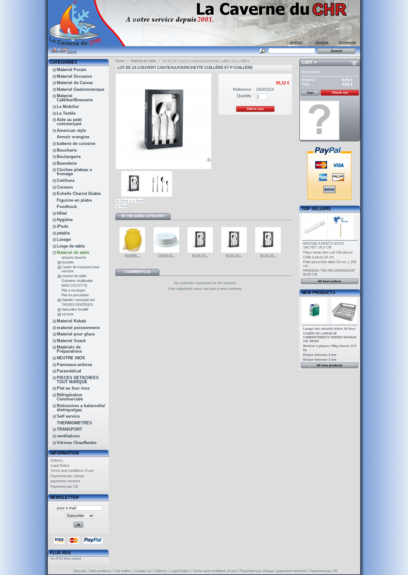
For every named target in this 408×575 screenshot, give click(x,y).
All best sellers (329, 281)
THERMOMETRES (74, 422)
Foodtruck (67, 206)
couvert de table (74, 276)
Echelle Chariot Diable (79, 193)
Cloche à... (166, 255)
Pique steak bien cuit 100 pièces (328, 252)
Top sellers (316, 208)
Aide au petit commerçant (69, 121)
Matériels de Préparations (69, 349)
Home (120, 61)
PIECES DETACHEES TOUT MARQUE (78, 379)
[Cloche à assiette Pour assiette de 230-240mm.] (166, 251)
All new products (330, 365)
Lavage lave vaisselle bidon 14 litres (329, 328)
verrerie (68, 314)
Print (123, 206)
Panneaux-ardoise (74, 364)
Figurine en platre (74, 200)
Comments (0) (137, 272)
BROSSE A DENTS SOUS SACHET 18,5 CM (323, 245)
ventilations (68, 436)
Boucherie (67, 150)
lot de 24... (200, 255)
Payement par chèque (67, 476)
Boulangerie (69, 156)
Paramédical (69, 371)
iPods (62, 226)
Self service (68, 416)
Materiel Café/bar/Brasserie (75, 97)
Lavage (64, 239)
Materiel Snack (71, 340)
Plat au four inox (73, 388)
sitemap (322, 42)
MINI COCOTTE (74, 285)
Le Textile (66, 113)
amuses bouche (74, 257)
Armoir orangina (73, 136)
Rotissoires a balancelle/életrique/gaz (81, 407)
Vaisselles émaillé (75, 309)
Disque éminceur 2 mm (319, 354)
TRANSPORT (69, 429)
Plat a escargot (73, 290)
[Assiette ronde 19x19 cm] (132, 251)
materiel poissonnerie (78, 327)
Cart (307, 62)
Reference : (243, 89)
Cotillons (66, 180)
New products (318, 292)
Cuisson (65, 187)
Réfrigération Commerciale (70, 396)
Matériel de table (73, 252)
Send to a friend (132, 200)
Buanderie (67, 163)
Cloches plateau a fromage (74, 171)
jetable (63, 233)
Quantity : (245, 96)
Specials (79, 571)
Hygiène (65, 219)
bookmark (347, 42)
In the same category (142, 216)
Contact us (143, 571)
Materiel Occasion (74, 76)
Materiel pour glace (76, 334)
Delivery (56, 460)
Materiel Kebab (71, 321)
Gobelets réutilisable (77, 281)
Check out (340, 92)
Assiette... (132, 255)
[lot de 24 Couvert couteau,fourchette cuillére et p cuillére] (134, 195)
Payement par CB (64, 486)
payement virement (65, 481)
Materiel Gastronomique (80, 89)
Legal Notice (59, 465)
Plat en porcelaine (75, 295)
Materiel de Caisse (75, 82)
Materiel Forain (71, 69)
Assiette (68, 262)
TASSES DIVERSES (77, 304)
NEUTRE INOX (71, 358)
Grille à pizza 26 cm (318, 257)
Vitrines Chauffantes (77, 442)
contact (296, 42)
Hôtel (62, 213)
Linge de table (71, 246)
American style (71, 130)
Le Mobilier (68, 106)
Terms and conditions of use (72, 470)
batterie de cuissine (76, 143)
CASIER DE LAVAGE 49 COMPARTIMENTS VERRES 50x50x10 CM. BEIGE (329, 337)
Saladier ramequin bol (78, 300)
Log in (71, 52)
